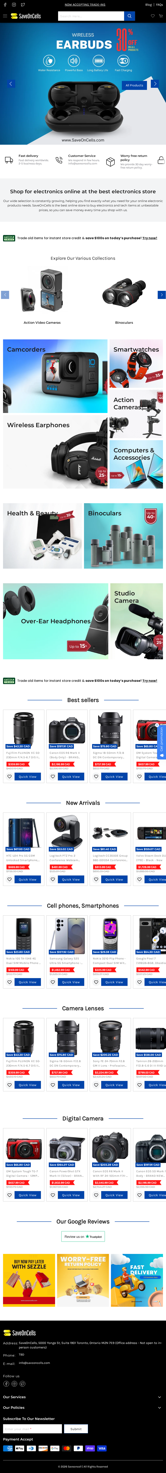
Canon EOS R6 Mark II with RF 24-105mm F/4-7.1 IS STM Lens (109, 1174)
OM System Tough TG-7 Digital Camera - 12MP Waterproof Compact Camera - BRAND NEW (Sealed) (22, 1174)
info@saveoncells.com (82, 163)
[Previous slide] (11, 84)
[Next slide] (155, 84)
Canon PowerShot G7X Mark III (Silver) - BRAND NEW (67, 1174)
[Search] (129, 16)
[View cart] (161, 16)
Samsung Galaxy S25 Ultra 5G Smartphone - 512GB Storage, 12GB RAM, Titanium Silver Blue (65, 961)
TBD (21, 1354)
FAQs (159, 4)
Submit (76, 1429)
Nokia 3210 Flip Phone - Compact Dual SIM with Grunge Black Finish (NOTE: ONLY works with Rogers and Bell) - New (110, 961)
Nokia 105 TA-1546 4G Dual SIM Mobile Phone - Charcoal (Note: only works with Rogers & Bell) (23, 961)
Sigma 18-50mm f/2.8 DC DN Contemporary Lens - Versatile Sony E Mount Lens (109, 755)
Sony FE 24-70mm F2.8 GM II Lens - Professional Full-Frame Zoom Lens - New (110, 1063)
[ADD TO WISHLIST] (9, 776)
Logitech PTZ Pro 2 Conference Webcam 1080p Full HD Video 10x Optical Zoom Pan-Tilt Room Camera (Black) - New (66, 858)
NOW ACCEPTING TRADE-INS (85, 5)
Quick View (28, 777)
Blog (148, 4)
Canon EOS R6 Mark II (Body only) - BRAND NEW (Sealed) (65, 755)
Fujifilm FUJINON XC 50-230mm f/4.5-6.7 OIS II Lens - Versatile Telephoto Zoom (23, 755)
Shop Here (98, 88)
